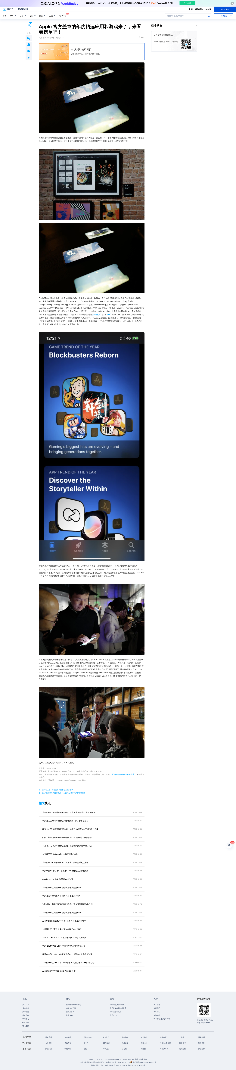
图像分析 (144, 1043)
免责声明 (157, 1008)
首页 (5, 15)
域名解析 (163, 1037)
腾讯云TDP (114, 1015)
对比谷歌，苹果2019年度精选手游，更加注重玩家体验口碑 (67, 904)
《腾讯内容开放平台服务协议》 (123, 774)
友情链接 (157, 1015)
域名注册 (48, 1037)
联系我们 (157, 1011)
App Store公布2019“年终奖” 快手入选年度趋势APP (64, 920)
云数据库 (144, 1037)
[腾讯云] (8, 9)
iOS (108, 314)
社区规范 (157, 1004)
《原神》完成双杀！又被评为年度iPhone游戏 (61, 929)
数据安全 (48, 1048)
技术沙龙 (25, 1011)
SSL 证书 (182, 1043)
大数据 (143, 1048)
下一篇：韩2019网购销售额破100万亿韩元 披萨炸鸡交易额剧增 (62, 793)
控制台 (208, 9)
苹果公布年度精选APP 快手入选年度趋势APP (61, 887)
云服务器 (67, 1037)
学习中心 (25, 1019)
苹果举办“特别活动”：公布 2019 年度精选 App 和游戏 (65, 870)
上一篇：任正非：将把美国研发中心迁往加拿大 (56, 789)
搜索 (208, 16)
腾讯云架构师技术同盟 (118, 1008)
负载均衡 (67, 1048)
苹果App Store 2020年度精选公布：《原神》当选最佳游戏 (67, 954)
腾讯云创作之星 (115, 1011)
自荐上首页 (70, 1011)
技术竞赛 (69, 1015)
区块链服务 (88, 1037)
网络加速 (125, 1037)
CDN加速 (106, 1043)
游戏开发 (96, 314)
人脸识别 (48, 1043)
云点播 (124, 1048)
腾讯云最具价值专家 (117, 1004)
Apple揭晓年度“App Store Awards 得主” (59, 970)
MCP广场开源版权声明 (162, 1019)
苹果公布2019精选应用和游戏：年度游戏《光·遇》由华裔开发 (68, 812)
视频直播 (201, 1037)
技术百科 (25, 1022)
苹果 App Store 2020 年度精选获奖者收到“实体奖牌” (64, 937)
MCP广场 (62, 15)
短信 (85, 1048)
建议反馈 (199, 9)
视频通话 (125, 1043)
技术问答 (25, 1008)
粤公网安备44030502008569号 (144, 1062)
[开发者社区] (23, 9)
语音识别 (201, 1043)
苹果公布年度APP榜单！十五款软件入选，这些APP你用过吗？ (69, 962)
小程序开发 (164, 1048)
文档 (191, 9)
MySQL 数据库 (165, 1043)
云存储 (181, 1037)
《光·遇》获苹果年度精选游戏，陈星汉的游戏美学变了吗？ (67, 845)
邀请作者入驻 (71, 1008)
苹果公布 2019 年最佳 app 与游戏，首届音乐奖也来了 (65, 862)
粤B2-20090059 (124, 1062)
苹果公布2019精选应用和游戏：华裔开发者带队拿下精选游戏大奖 (70, 829)
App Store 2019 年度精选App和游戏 (57, 879)
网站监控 (182, 1048)
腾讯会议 (67, 1043)
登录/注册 (225, 9)
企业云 (86, 1043)
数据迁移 (201, 1048)
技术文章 (25, 1004)
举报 (142, 37)
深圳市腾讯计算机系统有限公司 (91, 1062)
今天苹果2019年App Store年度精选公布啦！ (61, 854)
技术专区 (25, 1026)
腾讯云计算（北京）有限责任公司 (103, 1065)
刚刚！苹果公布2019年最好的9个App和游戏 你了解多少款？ (68, 837)
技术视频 (25, 1015)
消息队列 (106, 1037)
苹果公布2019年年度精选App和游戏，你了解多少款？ (65, 820)
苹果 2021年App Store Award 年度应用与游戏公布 (63, 945)
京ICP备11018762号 (137, 1065)
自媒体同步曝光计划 (73, 1004)
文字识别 (106, 1048)
